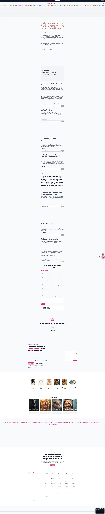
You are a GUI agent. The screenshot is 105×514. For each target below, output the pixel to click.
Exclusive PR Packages (59, 494)
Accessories (94, 5)
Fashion (59, 476)
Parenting (26, 5)
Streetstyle (5, 5)
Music (65, 5)
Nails (45, 483)
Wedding (91, 5)
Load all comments (44, 270)
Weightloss (52, 5)
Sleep (74, 5)
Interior (49, 5)
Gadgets (2, 5)
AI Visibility (57, 493)
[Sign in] (104, 3)
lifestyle (2, 18)
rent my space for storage (68, 422)
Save (59, 32)
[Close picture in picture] (96, 508)
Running (73, 483)
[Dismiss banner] (62, 307)
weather (46, 183)
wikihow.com (46, 255)
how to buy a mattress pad (43, 422)
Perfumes (72, 5)
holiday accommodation (52, 424)
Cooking (16, 5)
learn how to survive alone (32, 422)
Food (46, 5)
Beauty (23, 5)
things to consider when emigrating (11, 422)
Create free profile (31, 363)
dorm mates (51, 422)
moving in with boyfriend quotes (94, 422)
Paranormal (34, 5)
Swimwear (103, 5)
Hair (72, 478)
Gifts (65, 478)
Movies (97, 5)
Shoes (67, 5)
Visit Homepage (52, 465)
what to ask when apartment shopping (81, 422)
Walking (51, 49)
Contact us (46, 493)
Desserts (85, 5)
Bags (7, 5)
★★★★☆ (102, 18)
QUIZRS (63, 50)
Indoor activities (43, 260)
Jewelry (100, 5)
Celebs (44, 5)
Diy (57, 5)
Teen (42, 5)
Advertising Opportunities (48, 494)
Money (55, 5)
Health (13, 5)
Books (28, 5)
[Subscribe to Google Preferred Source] (46, 308)
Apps (79, 5)
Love (69, 5)
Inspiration (10, 5)
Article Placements (69, 493)
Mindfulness (19, 5)
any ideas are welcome (58, 422)
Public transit (47, 49)
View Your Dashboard (40, 363)
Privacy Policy (69, 494)
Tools (45, 488)
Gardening (60, 5)
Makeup (40, 5)
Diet (62, 5)
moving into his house (23, 422)
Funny (45, 478)
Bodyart (77, 5)
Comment (43, 304)
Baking (66, 473)
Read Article (35, 413)
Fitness (37, 5)
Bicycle (44, 49)
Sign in (43, 365)
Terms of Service (47, 496)
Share (62, 32)
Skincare (82, 5)
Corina (43, 32)
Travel (31, 5)
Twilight (88, 5)
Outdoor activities (48, 260)
